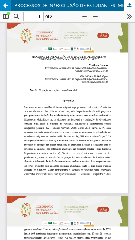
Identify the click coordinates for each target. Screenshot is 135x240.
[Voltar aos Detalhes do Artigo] (5, 5)
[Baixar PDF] (129, 5)
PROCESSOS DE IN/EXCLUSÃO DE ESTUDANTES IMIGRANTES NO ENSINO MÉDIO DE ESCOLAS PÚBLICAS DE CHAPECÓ (74, 5)
